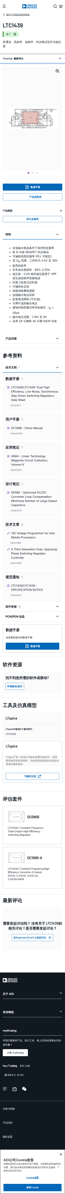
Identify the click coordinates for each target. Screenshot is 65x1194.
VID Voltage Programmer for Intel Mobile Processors (33, 535)
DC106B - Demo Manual (27, 428)
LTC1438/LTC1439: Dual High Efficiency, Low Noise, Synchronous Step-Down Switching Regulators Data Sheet (34, 394)
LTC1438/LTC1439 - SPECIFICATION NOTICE (27, 587)
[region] (32, 1171)
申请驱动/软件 (15, 686)
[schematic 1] (32, 118)
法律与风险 (9, 1108)
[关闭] (61, 1154)
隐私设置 (7, 1136)
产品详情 (11, 338)
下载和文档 (30, 776)
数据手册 (35, 187)
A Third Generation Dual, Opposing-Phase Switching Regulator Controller (34, 553)
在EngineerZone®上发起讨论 (29, 937)
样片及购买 (33, 218)
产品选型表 (35, 196)
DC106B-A (34, 858)
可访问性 (7, 1122)
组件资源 (13, 606)
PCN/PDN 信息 (15, 616)
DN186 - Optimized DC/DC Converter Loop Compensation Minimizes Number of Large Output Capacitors (34, 499)
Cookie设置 (32, 1177)
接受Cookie (32, 1187)
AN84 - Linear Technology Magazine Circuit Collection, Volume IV (29, 460)
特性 (8, 234)
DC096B (33, 817)
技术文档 (13, 367)
